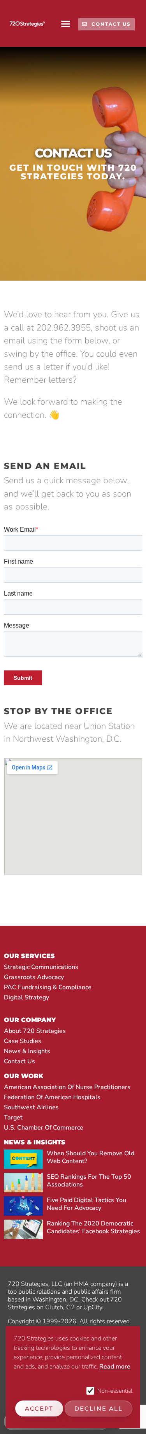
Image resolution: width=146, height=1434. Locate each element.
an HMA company (90, 1284)
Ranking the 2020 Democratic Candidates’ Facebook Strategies (93, 1227)
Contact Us (19, 1061)
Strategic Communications (41, 967)
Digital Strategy (26, 997)
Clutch (54, 1307)
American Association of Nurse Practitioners (67, 1087)
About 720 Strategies (35, 1031)
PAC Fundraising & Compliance (47, 987)
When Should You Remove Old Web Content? (90, 1157)
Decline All (98, 1408)
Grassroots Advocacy (34, 977)
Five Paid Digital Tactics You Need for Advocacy (86, 1204)
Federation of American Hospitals (52, 1097)
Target (13, 1117)
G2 (70, 1307)
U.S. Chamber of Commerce (43, 1128)
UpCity (92, 1307)
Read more (114, 1366)
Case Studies (22, 1041)
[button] (65, 23)
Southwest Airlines (31, 1107)
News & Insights (27, 1051)
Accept (39, 1408)
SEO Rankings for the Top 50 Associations (89, 1180)
